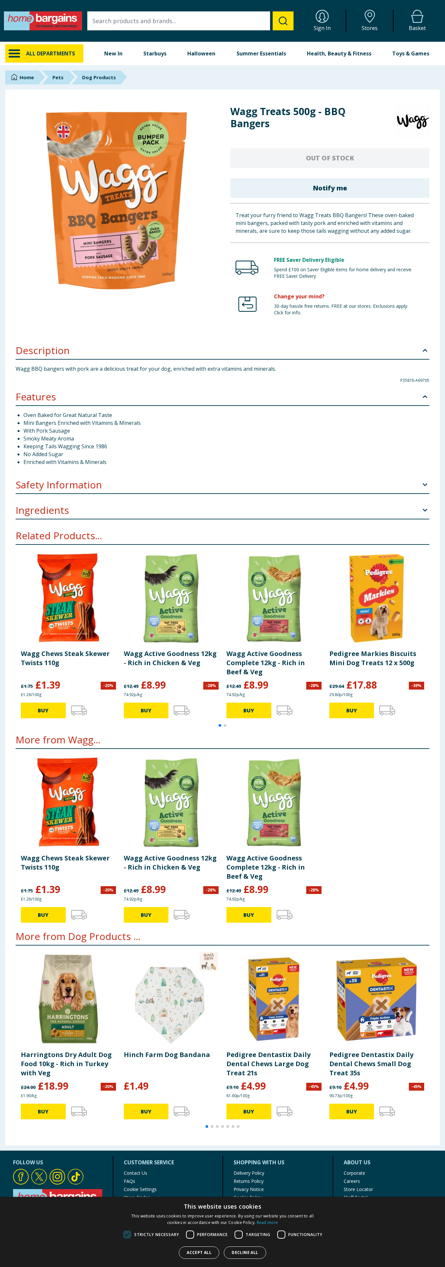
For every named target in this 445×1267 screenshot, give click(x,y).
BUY (43, 710)
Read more (267, 1222)
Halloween (201, 53)
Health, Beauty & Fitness (339, 53)
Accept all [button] (199, 1252)
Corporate (354, 1173)
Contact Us (135, 1173)
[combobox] (190, 20)
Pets (58, 77)
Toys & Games (410, 53)
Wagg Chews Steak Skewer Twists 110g (65, 658)
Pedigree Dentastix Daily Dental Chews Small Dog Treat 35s (371, 1063)
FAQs (129, 1181)
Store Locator (358, 1189)
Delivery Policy (249, 1173)
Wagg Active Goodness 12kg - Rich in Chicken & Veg (170, 658)
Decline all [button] (245, 1252)
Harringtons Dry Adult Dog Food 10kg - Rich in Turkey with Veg (66, 1063)
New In (113, 53)
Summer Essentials (261, 53)
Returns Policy (249, 1181)
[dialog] (222, 1232)
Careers (352, 1181)
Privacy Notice (249, 1189)
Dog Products (99, 77)
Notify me (330, 188)
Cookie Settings (140, 1189)
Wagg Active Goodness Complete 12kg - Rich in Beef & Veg (265, 662)
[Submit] (283, 20)
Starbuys (154, 53)
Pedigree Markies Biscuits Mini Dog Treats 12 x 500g (372, 658)
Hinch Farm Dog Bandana (167, 1054)
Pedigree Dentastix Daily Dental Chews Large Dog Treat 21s (268, 1063)
